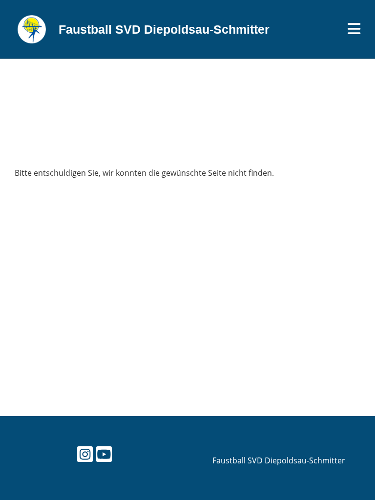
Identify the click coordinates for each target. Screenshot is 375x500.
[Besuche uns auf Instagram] (85, 455)
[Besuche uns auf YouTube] (104, 455)
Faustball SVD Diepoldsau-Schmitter (164, 29)
